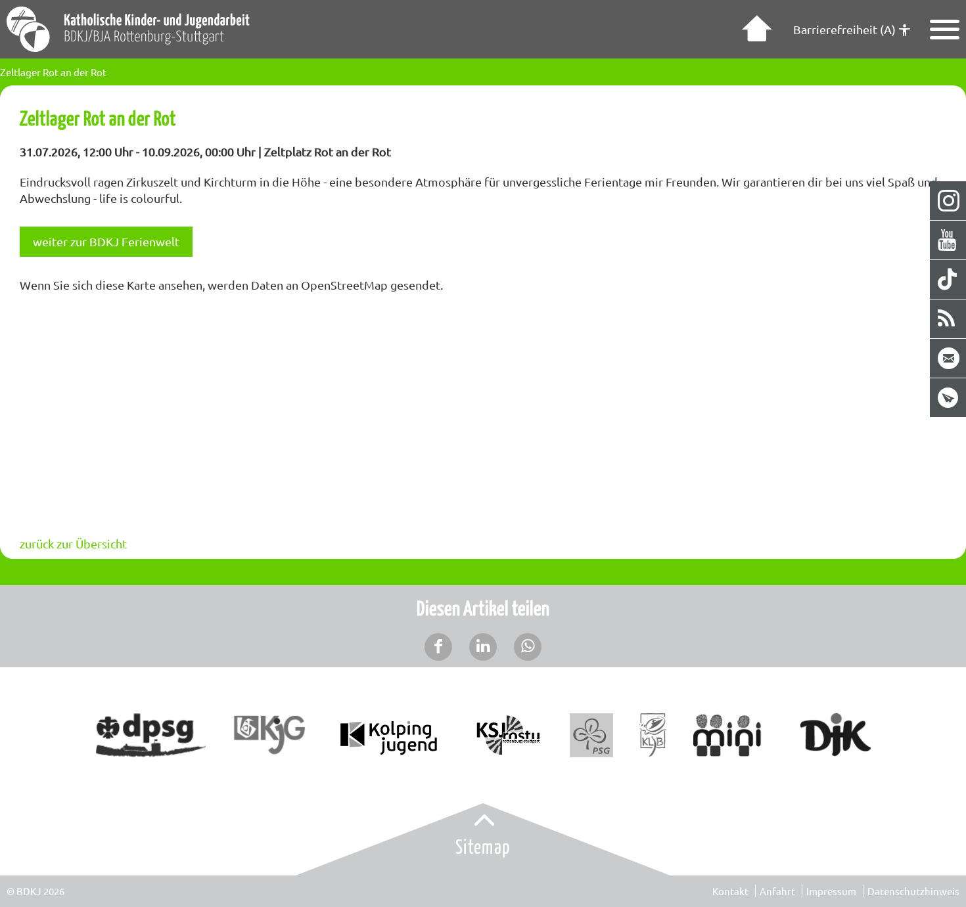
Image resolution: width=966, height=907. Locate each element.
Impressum (831, 891)
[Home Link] (755, 29)
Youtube (948, 240)
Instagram (948, 200)
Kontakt (730, 891)
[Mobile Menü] (944, 29)
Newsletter (948, 397)
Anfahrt (777, 891)
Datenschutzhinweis (913, 891)
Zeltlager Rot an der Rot (53, 72)
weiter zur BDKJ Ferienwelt (106, 241)
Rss (948, 318)
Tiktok (948, 279)
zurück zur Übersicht (73, 543)
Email (948, 358)
